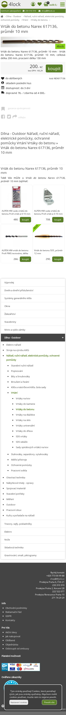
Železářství (9, 314)
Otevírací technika (15, 477)
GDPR (8, 616)
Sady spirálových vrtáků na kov (32, 447)
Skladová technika (13, 547)
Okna (7, 306)
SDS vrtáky (21, 436)
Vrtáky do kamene (25, 403)
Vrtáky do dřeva (24, 431)
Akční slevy (11, 632)
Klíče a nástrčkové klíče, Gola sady (28, 387)
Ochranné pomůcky (21, 465)
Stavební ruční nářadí (22, 365)
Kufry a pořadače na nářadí (20, 515)
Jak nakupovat (12, 636)
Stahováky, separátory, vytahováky (29, 454)
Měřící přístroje (19, 459)
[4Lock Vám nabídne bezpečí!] (2, 16)
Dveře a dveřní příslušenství (18, 290)
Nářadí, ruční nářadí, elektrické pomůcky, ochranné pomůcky (32, 357)
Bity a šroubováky (20, 376)
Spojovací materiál (16, 488)
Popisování (17, 371)
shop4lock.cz (48, 10)
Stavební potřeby (15, 493)
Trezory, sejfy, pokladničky (18, 523)
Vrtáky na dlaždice (25, 414)
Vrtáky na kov (23, 398)
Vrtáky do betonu (39, 19)
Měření (10, 499)
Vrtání (25, 19)
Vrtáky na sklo (23, 420)
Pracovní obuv (13, 510)
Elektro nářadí (13, 344)
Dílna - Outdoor (13, 16)
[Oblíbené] (39, 4)
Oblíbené (10, 640)
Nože (7, 539)
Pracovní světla (19, 470)
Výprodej (9, 282)
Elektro (8, 531)
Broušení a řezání (20, 381)
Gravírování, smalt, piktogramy (20, 555)
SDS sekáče (21, 441)
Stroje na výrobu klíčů (17, 350)
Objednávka (11, 644)
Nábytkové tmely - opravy (20, 482)
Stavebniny (10, 321)
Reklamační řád (13, 612)
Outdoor (10, 504)
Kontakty (10, 620)
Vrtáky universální (25, 425)
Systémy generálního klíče (18, 298)
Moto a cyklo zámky (14, 329)
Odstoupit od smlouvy (17, 648)
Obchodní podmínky (16, 608)
